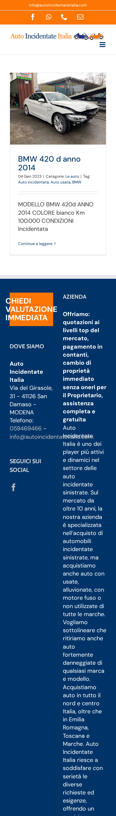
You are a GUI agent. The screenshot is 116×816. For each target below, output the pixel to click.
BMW (77, 182)
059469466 (26, 428)
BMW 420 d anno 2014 (49, 163)
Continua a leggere (35, 243)
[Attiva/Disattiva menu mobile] (103, 44)
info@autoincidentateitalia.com (58, 5)
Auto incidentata (33, 182)
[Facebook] (13, 487)
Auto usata (61, 182)
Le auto (72, 176)
